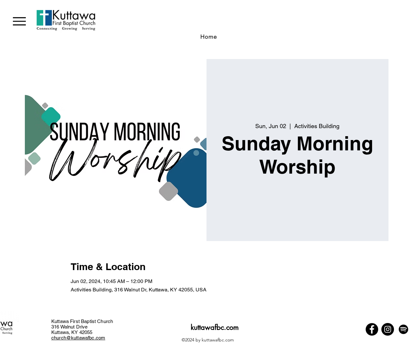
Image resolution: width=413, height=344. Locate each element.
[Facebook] (372, 329)
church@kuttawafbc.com (78, 337)
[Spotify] (403, 329)
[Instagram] (387, 329)
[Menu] (19, 21)
